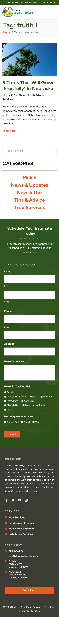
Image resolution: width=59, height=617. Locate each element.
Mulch (22, 95)
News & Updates (29, 185)
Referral (47, 396)
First (6, 286)
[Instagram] (26, 500)
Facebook (12, 392)
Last (6, 301)
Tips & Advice (36, 95)
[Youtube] (19, 500)
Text (37, 422)
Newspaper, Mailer (35, 405)
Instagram (12, 400)
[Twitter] (13, 500)
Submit (12, 434)
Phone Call (13, 422)
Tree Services (29, 207)
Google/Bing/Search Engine (22, 396)
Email (27, 422)
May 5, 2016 (9, 95)
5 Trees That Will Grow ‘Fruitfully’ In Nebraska (27, 85)
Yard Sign (29, 400)
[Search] (53, 151)
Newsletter (29, 192)
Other (10, 409)
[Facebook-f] (6, 500)
